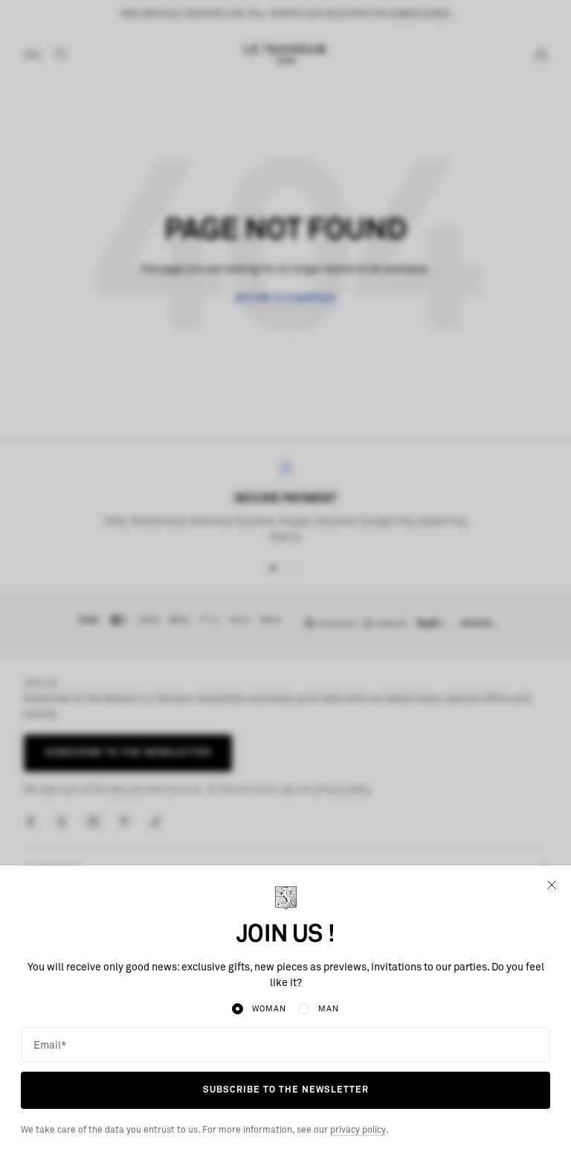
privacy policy (358, 1130)
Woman (269, 1009)
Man (328, 1009)
